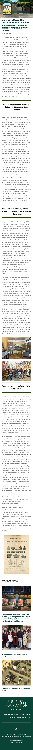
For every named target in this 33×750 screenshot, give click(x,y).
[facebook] (16, 729)
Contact (20, 709)
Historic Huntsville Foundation (15, 734)
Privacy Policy (13, 709)
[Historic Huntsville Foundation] (7, 15)
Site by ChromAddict (16, 742)
